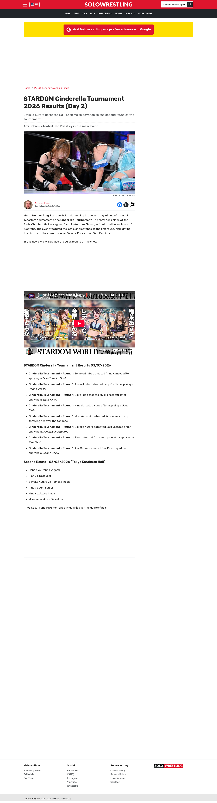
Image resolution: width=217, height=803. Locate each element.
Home (27, 88)
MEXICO (130, 13)
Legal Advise (117, 778)
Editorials (29, 774)
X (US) (70, 774)
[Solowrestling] (108, 4)
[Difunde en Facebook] (119, 204)
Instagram (72, 778)
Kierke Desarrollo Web (61, 799)
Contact (115, 782)
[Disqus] (79, 624)
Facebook (72, 770)
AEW (76, 13)
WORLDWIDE (145, 13)
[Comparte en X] (126, 204)
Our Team (29, 778)
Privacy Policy (118, 774)
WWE (67, 13)
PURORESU (105, 13)
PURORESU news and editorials (51, 88)
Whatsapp (72, 785)
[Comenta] (132, 204)
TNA (84, 13)
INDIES (118, 13)
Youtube (72, 782)
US (36, 4)
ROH (92, 13)
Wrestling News (32, 770)
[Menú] (25, 4)
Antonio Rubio (42, 203)
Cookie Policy (117, 770)
